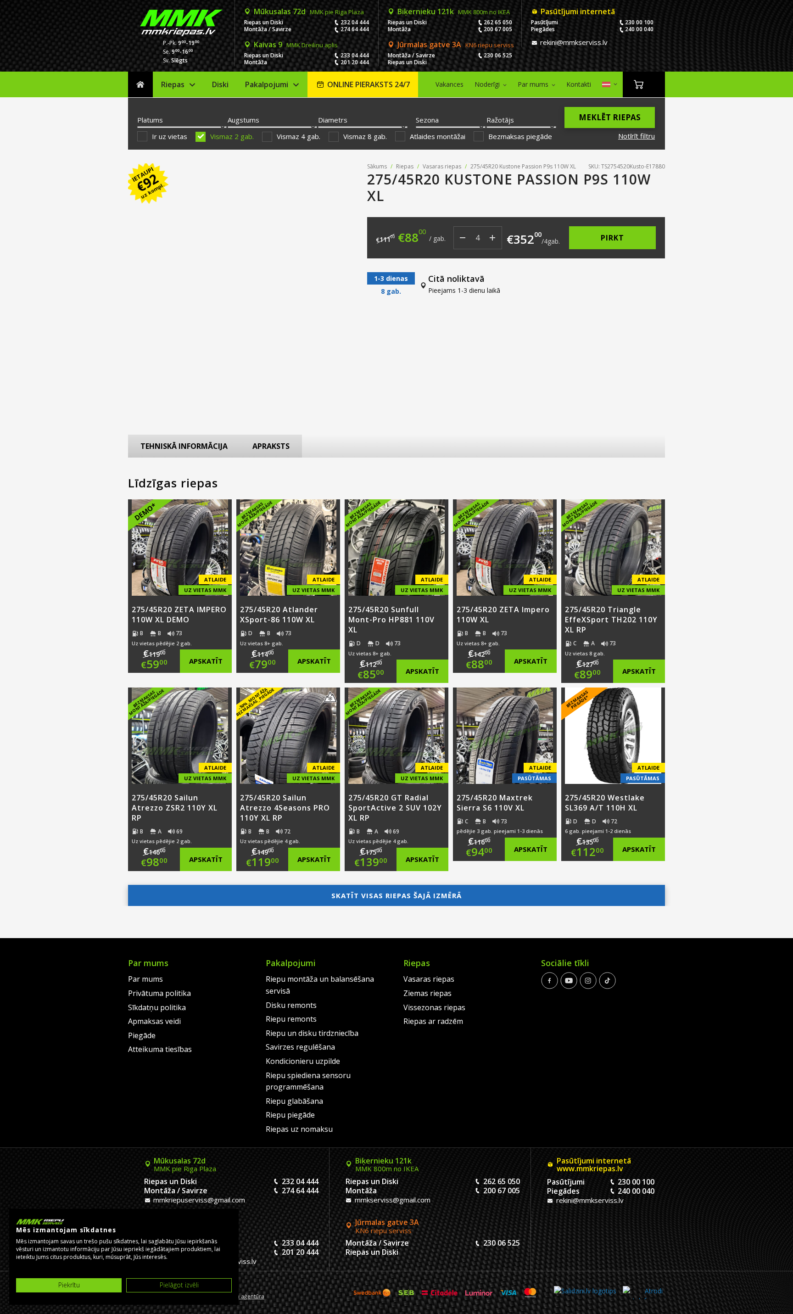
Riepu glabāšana (294, 1101)
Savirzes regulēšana (300, 1047)
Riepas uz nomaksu (299, 1129)
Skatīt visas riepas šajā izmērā (396, 895)
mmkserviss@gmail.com (391, 1199)
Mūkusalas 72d (309, 11)
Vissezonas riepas (434, 1007)
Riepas (172, 84)
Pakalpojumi (266, 84)
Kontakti (578, 84)
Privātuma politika (159, 993)
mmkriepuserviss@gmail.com (198, 1199)
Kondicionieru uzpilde (303, 1061)
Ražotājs (500, 119)
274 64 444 (355, 29)
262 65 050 (498, 22)
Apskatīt (206, 660)
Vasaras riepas (442, 166)
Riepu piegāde (290, 1115)
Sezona (427, 119)
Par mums (533, 84)
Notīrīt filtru (636, 135)
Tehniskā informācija (184, 446)
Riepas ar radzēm (433, 1021)
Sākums (140, 85)
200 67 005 (498, 29)
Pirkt (612, 238)
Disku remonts (291, 1005)
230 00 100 (639, 22)
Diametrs (332, 119)
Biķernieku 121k (453, 11)
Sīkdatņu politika (157, 1007)
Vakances (450, 84)
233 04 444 (355, 55)
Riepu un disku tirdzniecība (312, 1033)
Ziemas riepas (427, 993)
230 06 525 (498, 55)
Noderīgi (487, 84)
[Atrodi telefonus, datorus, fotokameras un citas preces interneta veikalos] (643, 1292)
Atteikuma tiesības (160, 1049)
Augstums (243, 119)
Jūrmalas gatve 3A (455, 44)
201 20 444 (355, 62)
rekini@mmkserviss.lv (573, 42)
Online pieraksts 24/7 (368, 84)
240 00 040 (639, 29)
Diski (220, 84)
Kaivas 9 (296, 44)
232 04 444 (355, 22)
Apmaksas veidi (154, 1021)
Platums (150, 119)
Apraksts (271, 446)
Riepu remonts (291, 1019)
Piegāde (142, 1035)
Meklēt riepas (610, 117)
